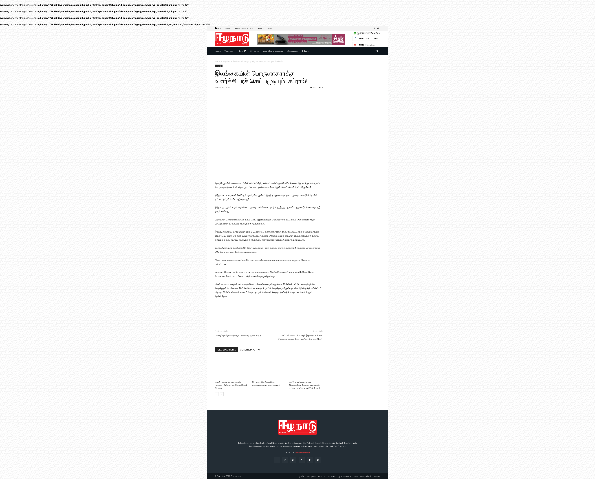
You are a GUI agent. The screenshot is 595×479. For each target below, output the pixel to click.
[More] (246, 94)
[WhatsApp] (239, 94)
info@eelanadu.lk (302, 452)
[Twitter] (225, 94)
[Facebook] (375, 28)
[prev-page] (217, 394)
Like (376, 38)
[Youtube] (378, 28)
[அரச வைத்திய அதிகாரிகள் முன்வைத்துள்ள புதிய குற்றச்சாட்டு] (269, 367)
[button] (376, 51)
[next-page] (222, 394)
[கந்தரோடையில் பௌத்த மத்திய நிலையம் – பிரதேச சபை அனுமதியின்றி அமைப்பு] (232, 367)
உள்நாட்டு (226, 61)
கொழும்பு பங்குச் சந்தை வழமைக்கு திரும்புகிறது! (238, 335)
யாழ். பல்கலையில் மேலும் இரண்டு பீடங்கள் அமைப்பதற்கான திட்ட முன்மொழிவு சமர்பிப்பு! (300, 337)
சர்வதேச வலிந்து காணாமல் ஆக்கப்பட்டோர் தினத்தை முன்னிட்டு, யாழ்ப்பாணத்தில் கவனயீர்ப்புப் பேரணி (304, 385)
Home (217, 61)
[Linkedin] (293, 460)
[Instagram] (285, 460)
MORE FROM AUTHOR (250, 349)
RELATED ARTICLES (226, 349)
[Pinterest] (232, 94)
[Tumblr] (310, 460)
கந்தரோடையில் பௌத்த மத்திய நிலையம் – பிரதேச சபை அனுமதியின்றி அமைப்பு (231, 385)
